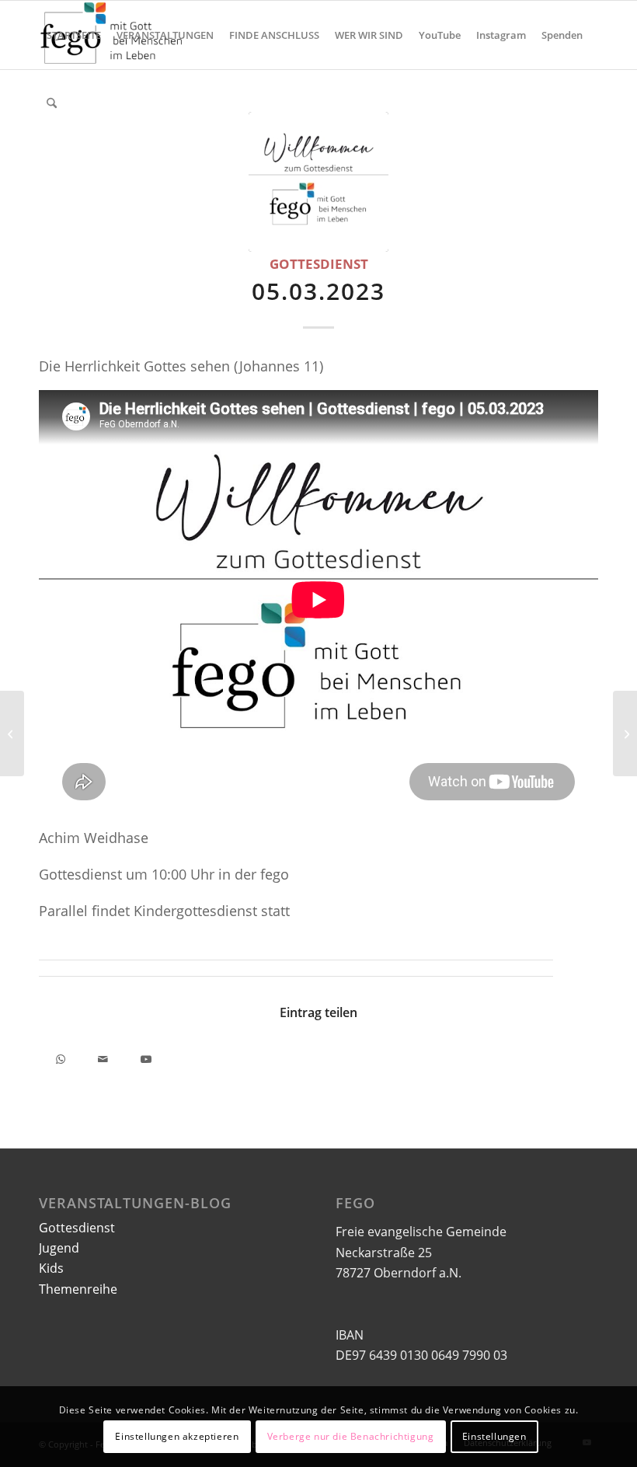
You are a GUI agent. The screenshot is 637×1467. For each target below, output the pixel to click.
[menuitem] (74, 35)
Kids (51, 1268)
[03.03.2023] (12, 733)
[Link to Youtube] (145, 1056)
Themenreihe (78, 1289)
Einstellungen (494, 1436)
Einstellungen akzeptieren (176, 1436)
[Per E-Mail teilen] (103, 1056)
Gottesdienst (319, 264)
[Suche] (51, 103)
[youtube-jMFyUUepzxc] (318, 182)
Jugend (59, 1247)
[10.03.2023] (625, 733)
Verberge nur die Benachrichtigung (350, 1436)
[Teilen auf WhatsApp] (60, 1056)
